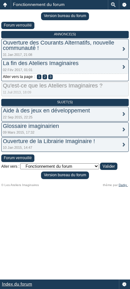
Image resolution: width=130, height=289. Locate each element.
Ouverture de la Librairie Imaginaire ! (49, 141)
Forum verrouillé (18, 25)
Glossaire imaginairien (31, 126)
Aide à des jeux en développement (46, 110)
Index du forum (17, 283)
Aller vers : (10, 166)
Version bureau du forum (65, 16)
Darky (123, 185)
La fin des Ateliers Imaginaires (41, 63)
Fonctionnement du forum (39, 4)
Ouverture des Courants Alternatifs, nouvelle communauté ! (58, 45)
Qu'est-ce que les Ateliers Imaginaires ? (53, 85)
